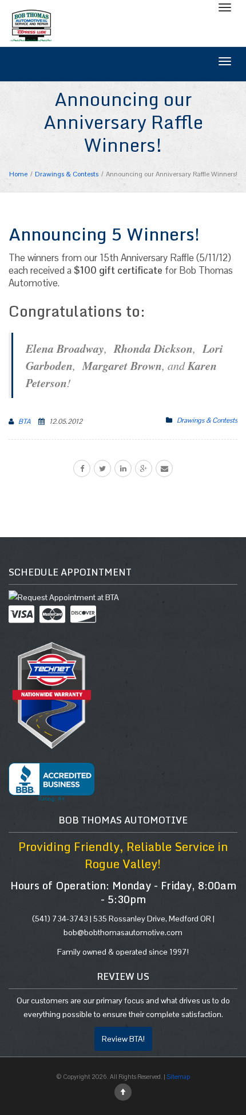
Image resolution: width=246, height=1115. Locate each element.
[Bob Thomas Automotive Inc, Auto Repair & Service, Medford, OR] (51, 782)
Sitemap (178, 1077)
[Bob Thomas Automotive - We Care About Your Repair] (31, 24)
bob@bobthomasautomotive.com (123, 932)
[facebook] (81, 468)
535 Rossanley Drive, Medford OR (152, 918)
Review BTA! (123, 1039)
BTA (24, 421)
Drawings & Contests (207, 420)
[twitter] (102, 468)
